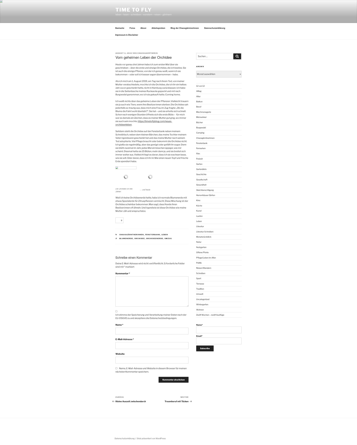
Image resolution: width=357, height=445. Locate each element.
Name (119, 325)
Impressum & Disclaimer (126, 34)
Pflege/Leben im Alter (206, 257)
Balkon (199, 101)
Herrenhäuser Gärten (205, 195)
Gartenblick (201, 169)
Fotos (132, 28)
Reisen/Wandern (203, 268)
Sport (198, 278)
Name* (199, 325)
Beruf (198, 106)
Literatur (200, 226)
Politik (199, 263)
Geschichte (201, 174)
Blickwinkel (201, 117)
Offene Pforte (202, 252)
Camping (200, 132)
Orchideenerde (154, 238)
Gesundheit (201, 185)
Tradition (200, 289)
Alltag (198, 91)
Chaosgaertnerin (147, 53)
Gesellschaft (201, 179)
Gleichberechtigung (205, 190)
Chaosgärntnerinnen (131, 235)
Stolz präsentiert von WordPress (151, 438)
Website (120, 354)
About (143, 28)
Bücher (199, 122)
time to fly (133, 10)
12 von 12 (200, 86)
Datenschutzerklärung (214, 28)
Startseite (119, 28)
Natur (198, 242)
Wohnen (200, 309)
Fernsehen (201, 148)
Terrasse (200, 283)
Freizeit (199, 159)
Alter (198, 96)
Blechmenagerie (203, 112)
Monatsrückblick (203, 237)
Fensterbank (152, 235)
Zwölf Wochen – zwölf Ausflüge (210, 315)
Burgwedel (201, 127)
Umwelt (199, 294)
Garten (199, 164)
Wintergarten (202, 304)
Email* (199, 336)
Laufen (199, 216)
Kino (198, 200)
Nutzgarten (201, 247)
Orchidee (139, 238)
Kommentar (122, 273)
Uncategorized (202, 299)
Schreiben (200, 273)
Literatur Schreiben (204, 231)
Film (198, 153)
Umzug (168, 238)
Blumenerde (126, 238)
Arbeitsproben (158, 28)
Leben (164, 235)
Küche (199, 205)
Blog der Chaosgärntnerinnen (185, 28)
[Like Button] (118, 220)
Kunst (199, 211)
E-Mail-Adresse (124, 339)
